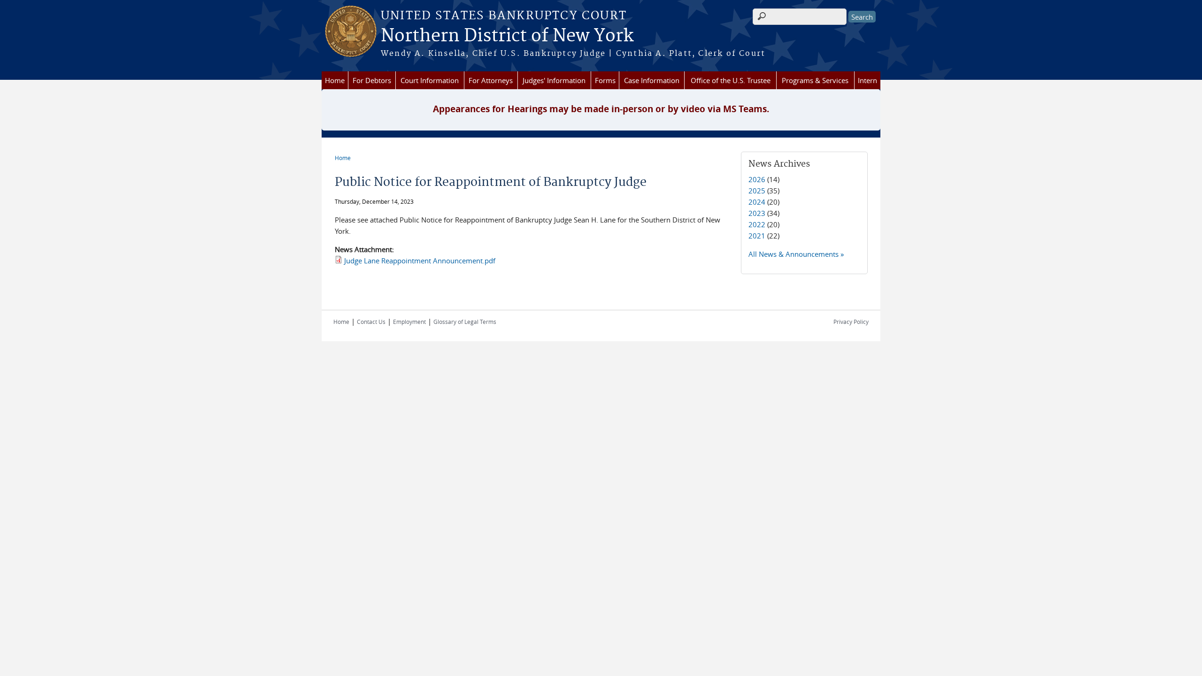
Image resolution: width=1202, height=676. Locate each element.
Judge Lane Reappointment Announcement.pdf (419, 260)
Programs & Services (815, 80)
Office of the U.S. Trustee (731, 80)
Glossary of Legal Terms (464, 321)
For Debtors (372, 80)
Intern (867, 80)
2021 (756, 235)
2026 (756, 179)
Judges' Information (554, 80)
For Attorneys (491, 80)
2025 (756, 190)
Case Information (651, 80)
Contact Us (371, 321)
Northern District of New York (507, 36)
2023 (756, 213)
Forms (605, 80)
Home (335, 80)
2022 (756, 224)
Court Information (430, 80)
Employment (409, 321)
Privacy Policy (851, 321)
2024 (756, 202)
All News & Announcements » (796, 254)
